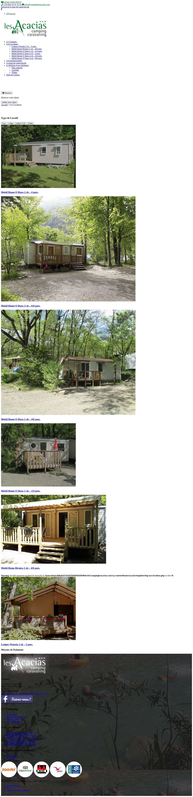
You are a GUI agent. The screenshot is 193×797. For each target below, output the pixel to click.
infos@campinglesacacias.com (35, 693)
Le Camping (11, 42)
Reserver (7, 93)
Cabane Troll (20, 123)
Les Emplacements (14, 61)
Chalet (30, 123)
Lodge (10, 123)
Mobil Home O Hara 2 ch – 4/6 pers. (27, 56)
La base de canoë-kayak (16, 63)
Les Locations (12, 44)
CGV (8, 788)
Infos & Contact (13, 75)
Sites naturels (17, 68)
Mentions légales (13, 785)
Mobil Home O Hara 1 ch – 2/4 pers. (27, 51)
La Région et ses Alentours (17, 65)
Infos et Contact (12, 719)
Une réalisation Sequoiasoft (17, 790)
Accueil (4, 105)
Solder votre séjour (9, 102)
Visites (14, 72)
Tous (4, 123)
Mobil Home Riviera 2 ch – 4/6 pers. (27, 49)
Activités (15, 70)
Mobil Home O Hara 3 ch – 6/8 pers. (27, 58)
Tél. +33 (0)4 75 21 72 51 (12, 693)
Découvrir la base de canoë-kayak (15, 7)
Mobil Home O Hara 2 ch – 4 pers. (26, 53)
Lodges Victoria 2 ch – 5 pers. (24, 46)
